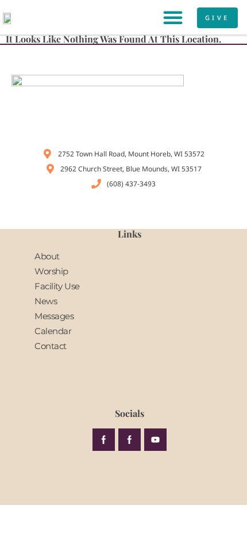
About (47, 256)
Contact (50, 345)
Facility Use (57, 286)
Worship (51, 271)
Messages (54, 316)
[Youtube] (155, 439)
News (45, 301)
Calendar (53, 331)
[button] (172, 17)
